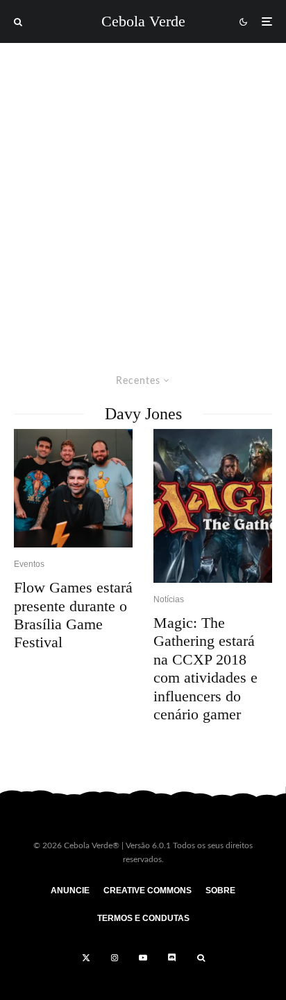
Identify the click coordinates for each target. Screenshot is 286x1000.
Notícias (168, 599)
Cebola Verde (143, 21)
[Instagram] (114, 957)
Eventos (29, 564)
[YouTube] (143, 957)
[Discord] (172, 957)
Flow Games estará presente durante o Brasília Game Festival (73, 615)
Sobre (220, 890)
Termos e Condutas (143, 918)
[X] (86, 957)
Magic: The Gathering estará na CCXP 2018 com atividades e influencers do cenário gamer (205, 668)
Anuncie (70, 890)
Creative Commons (147, 890)
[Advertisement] (143, 192)
